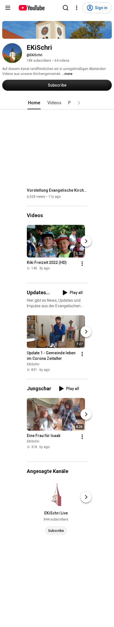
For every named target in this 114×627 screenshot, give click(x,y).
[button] (79, 103)
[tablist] (57, 103)
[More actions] (82, 263)
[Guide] (7, 7)
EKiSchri (33, 364)
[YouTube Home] (31, 7)
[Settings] (76, 7)
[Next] (86, 241)
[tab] (34, 103)
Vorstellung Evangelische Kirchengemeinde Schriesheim (57, 190)
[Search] (65, 7)
